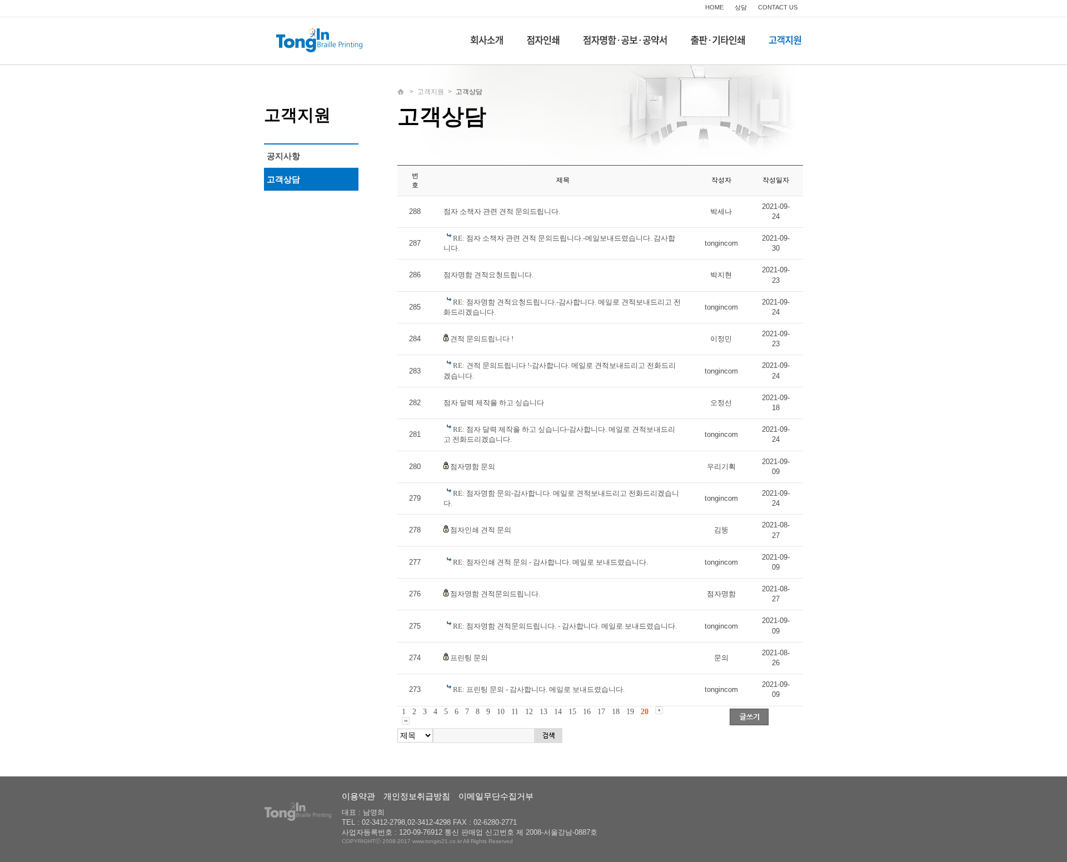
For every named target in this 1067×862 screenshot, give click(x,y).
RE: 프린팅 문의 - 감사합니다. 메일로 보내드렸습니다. (539, 689)
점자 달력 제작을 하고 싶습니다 (493, 402)
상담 (741, 7)
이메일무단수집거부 (496, 796)
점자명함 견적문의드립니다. (495, 594)
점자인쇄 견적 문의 (480, 530)
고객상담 (283, 179)
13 (543, 711)
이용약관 (358, 796)
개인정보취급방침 (416, 796)
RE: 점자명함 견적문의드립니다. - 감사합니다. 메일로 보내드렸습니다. (565, 626)
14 (558, 711)
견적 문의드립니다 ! (481, 339)
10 (501, 711)
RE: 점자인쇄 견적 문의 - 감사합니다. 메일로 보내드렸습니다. (550, 562)
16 (587, 711)
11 (514, 711)
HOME (714, 7)
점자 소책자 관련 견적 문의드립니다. (501, 211)
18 (616, 711)
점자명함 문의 (472, 466)
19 (630, 711)
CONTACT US (777, 7)
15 (572, 711)
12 (529, 711)
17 (601, 711)
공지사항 (283, 156)
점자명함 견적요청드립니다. (488, 275)
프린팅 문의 (469, 658)
